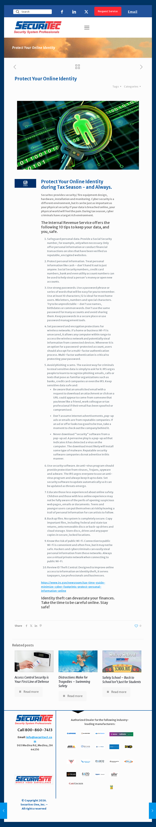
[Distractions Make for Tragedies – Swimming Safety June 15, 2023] (152, 811)
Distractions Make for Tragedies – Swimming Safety (74, 681)
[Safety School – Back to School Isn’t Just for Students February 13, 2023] (3, 811)
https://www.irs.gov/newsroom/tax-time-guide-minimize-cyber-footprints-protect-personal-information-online (73, 586)
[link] (34, 779)
